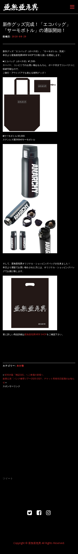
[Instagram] (48, 512)
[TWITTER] (29, 512)
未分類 (20, 365)
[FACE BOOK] (39, 512)
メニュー (72, 6)
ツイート (8, 478)
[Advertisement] (39, 430)
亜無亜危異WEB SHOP (35, 334)
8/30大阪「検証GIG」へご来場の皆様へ (24, 374)
